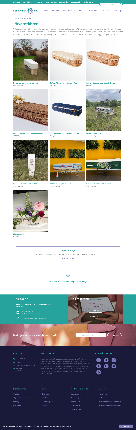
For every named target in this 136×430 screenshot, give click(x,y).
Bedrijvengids (75, 409)
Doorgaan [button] (126, 426)
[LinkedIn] (106, 366)
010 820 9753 (68, 258)
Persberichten (88, 2)
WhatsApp (19, 362)
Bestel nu (95, 310)
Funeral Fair (39, 2)
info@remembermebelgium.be (25, 365)
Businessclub (63, 2)
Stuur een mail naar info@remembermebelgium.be (31, 313)
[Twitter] (106, 360)
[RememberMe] (25, 14)
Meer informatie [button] (65, 426)
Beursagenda (76, 2)
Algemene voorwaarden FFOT (110, 406)
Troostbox (92, 10)
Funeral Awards (51, 2)
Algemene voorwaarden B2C (24, 398)
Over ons (104, 10)
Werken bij (46, 398)
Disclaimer (17, 406)
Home (46, 10)
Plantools (16, 2)
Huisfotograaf (47, 402)
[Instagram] (114, 360)
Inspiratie (55, 10)
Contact (16, 394)
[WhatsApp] (98, 372)
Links (101, 398)
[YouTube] (114, 366)
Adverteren (103, 394)
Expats (82, 10)
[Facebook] (98, 360)
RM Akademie (27, 2)
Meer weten (94, 316)
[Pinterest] (98, 366)
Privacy (16, 402)
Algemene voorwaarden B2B (110, 402)
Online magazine (76, 398)
